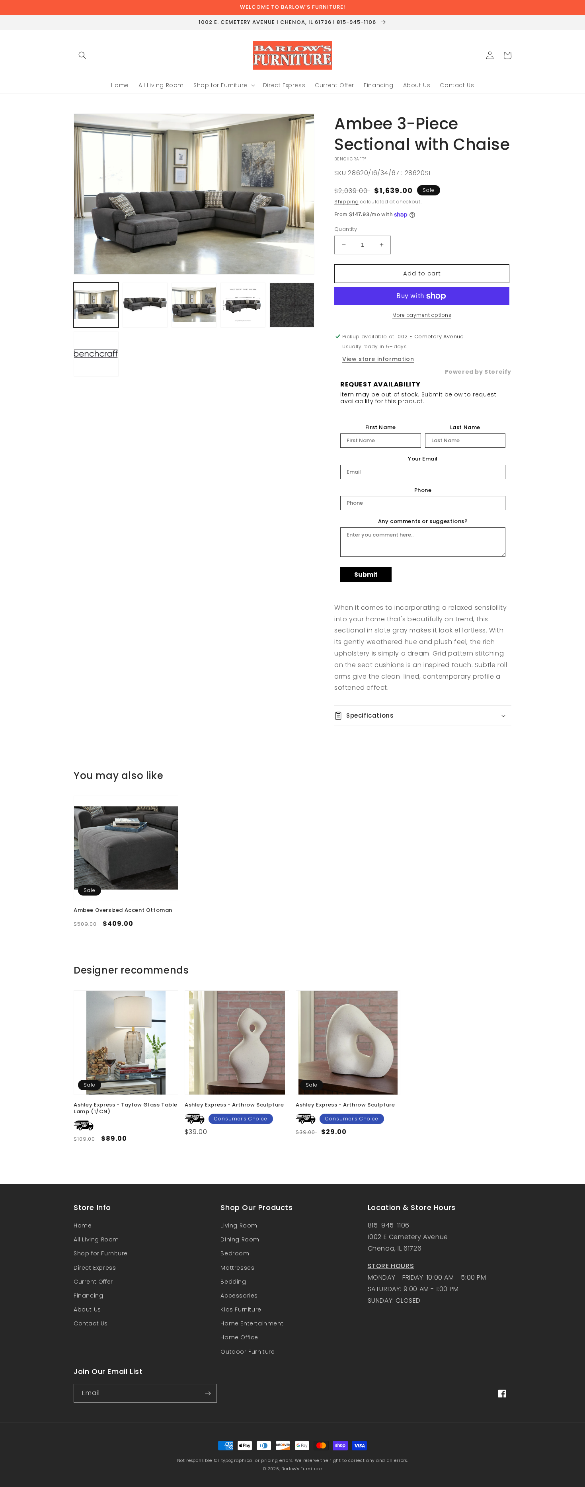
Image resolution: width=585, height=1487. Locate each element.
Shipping (346, 201)
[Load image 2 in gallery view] (145, 305)
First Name (380, 427)
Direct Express (95, 1268)
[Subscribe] (207, 1393)
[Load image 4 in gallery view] (242, 305)
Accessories (239, 1296)
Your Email (423, 459)
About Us (87, 1309)
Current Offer (93, 1282)
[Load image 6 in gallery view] (96, 354)
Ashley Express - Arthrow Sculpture (234, 1105)
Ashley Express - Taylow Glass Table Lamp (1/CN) (125, 1108)
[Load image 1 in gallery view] (96, 305)
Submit (366, 574)
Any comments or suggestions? (423, 521)
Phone (423, 490)
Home (83, 1225)
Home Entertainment (251, 1323)
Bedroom (234, 1253)
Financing (88, 1296)
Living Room (238, 1225)
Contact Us (91, 1323)
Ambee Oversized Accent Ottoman (123, 910)
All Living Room (96, 1239)
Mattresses (237, 1268)
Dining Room (239, 1239)
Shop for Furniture (101, 1253)
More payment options (421, 315)
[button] (82, 55)
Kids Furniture (240, 1309)
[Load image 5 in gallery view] (291, 305)
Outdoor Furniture (247, 1352)
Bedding (233, 1282)
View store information (378, 359)
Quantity (345, 229)
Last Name (465, 427)
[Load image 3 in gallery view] (194, 305)
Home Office (239, 1337)
